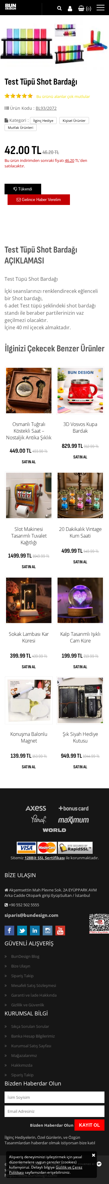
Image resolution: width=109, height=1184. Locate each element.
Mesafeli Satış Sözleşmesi (33, 985)
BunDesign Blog (25, 956)
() (87, 8)
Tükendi (24, 189)
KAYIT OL (89, 1125)
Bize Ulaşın (20, 966)
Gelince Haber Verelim (41, 199)
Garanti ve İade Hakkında (34, 995)
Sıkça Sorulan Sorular (30, 1026)
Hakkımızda (21, 1065)
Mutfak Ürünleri (20, 127)
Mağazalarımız (24, 1055)
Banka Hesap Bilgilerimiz (33, 1036)
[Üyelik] (70, 9)
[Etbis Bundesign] (99, 932)
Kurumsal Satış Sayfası (31, 1045)
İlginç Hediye (43, 120)
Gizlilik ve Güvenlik (27, 1005)
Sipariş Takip (22, 975)
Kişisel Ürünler (74, 120)
